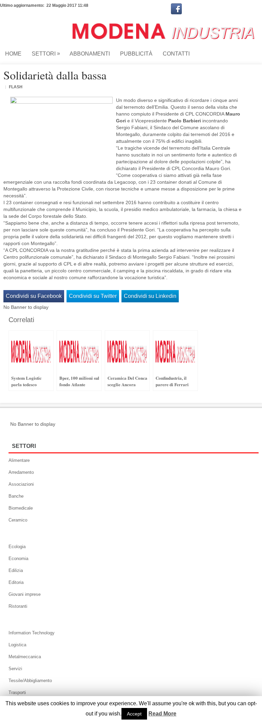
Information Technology (32, 632)
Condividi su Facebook (34, 296)
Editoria (16, 582)
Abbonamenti (90, 54)
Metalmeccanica (25, 656)
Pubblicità (136, 54)
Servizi (15, 668)
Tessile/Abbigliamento (30, 680)
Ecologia (17, 546)
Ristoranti (18, 606)
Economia (18, 558)
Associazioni (21, 484)
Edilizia (16, 570)
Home (13, 54)
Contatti (176, 54)
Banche (16, 496)
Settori (46, 53)
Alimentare (19, 460)
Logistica (17, 644)
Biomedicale (21, 508)
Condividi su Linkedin (150, 296)
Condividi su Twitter (93, 296)
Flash (16, 87)
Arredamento (21, 472)
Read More (162, 714)
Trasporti (17, 692)
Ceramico (18, 520)
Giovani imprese (25, 594)
